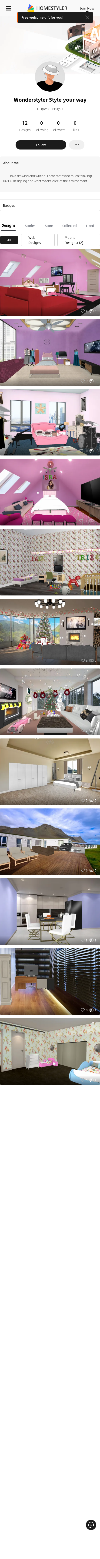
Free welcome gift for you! (42, 17)
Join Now (87, 8)
